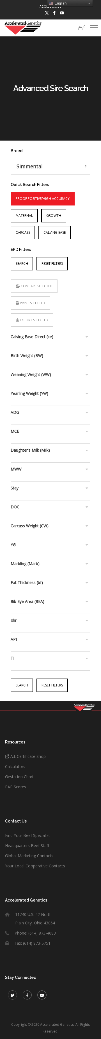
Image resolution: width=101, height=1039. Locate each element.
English (59, 3)
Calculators (15, 766)
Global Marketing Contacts (29, 855)
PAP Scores (15, 786)
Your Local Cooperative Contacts (35, 866)
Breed (16, 150)
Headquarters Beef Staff (27, 845)
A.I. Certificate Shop (28, 756)
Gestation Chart (19, 776)
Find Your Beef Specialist (27, 835)
